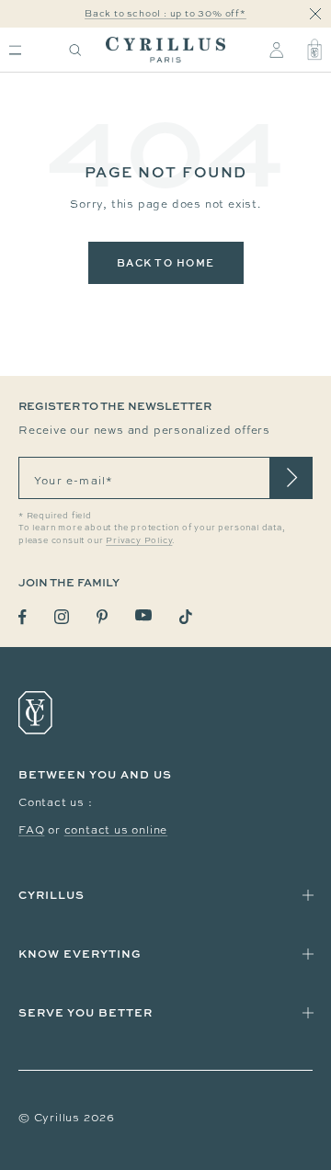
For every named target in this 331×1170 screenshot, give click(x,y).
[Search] (75, 50)
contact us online (116, 830)
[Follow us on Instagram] (61, 616)
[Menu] (15, 50)
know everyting (80, 953)
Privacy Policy (139, 540)
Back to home (166, 262)
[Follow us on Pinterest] (102, 616)
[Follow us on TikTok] (185, 616)
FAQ (31, 830)
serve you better (85, 1012)
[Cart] (314, 50)
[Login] (276, 49)
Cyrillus (51, 895)
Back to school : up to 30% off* (165, 13)
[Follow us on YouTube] (143, 615)
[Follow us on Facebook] (22, 617)
